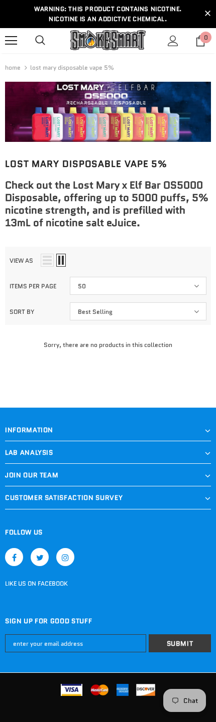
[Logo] (108, 40)
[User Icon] (173, 41)
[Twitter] (40, 557)
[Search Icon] (40, 41)
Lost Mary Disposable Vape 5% (72, 67)
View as (21, 260)
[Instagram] (65, 557)
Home (13, 67)
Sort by (22, 311)
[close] (207, 14)
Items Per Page (33, 286)
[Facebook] (14, 557)
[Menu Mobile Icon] (11, 41)
